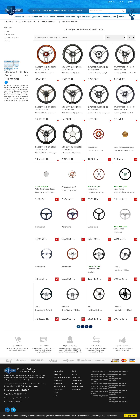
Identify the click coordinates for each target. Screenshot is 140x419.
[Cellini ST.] (125, 293)
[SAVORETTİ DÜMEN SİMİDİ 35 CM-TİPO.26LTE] (46, 54)
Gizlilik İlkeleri (58, 383)
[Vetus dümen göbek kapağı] (125, 134)
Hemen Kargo (53, 37)
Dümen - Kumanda (48, 22)
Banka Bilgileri (47, 11)
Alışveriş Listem (77, 383)
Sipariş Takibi (36, 11)
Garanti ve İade (58, 371)
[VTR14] (125, 253)
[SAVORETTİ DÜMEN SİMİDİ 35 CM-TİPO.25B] (125, 54)
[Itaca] (99, 293)
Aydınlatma (19, 16)
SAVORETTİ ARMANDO (12, 38)
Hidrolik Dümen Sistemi (16, 66)
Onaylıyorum (130, 415)
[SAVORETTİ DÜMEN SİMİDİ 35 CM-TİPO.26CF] (125, 94)
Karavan (122, 16)
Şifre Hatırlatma (77, 380)
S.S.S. (55, 396)
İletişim (79, 11)
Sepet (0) (130, 2)
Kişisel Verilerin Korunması (62, 377)
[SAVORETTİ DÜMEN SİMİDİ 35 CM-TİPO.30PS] (46, 94)
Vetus (7, 41)
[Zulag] (46, 293)
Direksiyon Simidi (69, 22)
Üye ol (121, 2)
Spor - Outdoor (83, 16)
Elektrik (60, 16)
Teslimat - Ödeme (60, 11)
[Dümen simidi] (46, 213)
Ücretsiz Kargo (42, 37)
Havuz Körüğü (10, 66)
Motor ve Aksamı (109, 16)
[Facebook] (7, 410)
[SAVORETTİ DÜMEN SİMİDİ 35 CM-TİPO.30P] (46, 134)
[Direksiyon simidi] (99, 253)
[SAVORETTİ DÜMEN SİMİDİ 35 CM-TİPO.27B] (99, 94)
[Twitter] (13, 410)
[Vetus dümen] (99, 134)
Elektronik (70, 16)
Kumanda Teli (10, 69)
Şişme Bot (96, 16)
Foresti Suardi (10, 34)
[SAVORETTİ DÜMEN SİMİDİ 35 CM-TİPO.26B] (72, 54)
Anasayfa (8, 22)
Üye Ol (74, 371)
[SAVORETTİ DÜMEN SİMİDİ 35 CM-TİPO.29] (99, 54)
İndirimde (64, 37)
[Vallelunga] (72, 293)
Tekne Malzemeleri (34, 16)
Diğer (7, 31)
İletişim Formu (76, 389)
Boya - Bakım (49, 16)
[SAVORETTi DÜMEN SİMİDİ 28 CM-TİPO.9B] (72, 134)
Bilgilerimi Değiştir (78, 386)
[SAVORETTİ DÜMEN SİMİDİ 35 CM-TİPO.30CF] (72, 94)
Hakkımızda (71, 11)
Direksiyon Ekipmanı (4, 62)
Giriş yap (112, 2)
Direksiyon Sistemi (16, 62)
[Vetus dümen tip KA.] (72, 173)
